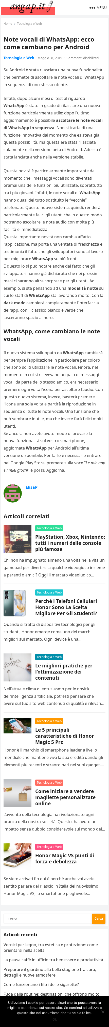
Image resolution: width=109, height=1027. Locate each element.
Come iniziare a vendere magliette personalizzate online (65, 797)
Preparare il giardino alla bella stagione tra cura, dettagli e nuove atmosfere (50, 972)
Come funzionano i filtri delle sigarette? (41, 984)
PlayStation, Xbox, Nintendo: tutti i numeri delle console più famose (70, 542)
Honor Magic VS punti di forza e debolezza (64, 858)
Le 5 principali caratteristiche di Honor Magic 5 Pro (64, 735)
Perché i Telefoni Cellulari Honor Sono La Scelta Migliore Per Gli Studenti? (66, 607)
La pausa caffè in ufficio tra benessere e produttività (53, 960)
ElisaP (32, 487)
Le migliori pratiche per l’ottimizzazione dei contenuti (64, 671)
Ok (54, 1019)
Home (8, 23)
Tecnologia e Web (29, 23)
